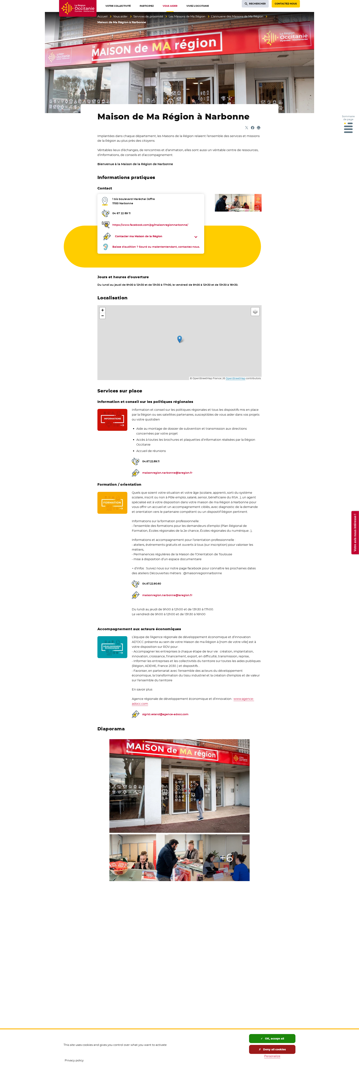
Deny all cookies (274, 1049)
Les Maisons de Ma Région (187, 16)
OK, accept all (274, 1038)
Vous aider (120, 16)
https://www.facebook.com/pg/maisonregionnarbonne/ (150, 225)
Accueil (102, 16)
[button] (179, 339)
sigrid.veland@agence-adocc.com (165, 714)
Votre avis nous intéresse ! (355, 532)
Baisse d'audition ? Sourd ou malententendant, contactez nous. (156, 246)
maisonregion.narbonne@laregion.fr (167, 472)
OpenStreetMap (235, 378)
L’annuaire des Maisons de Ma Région (237, 16)
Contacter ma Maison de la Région (138, 236)
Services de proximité (148, 16)
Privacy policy (74, 1060)
